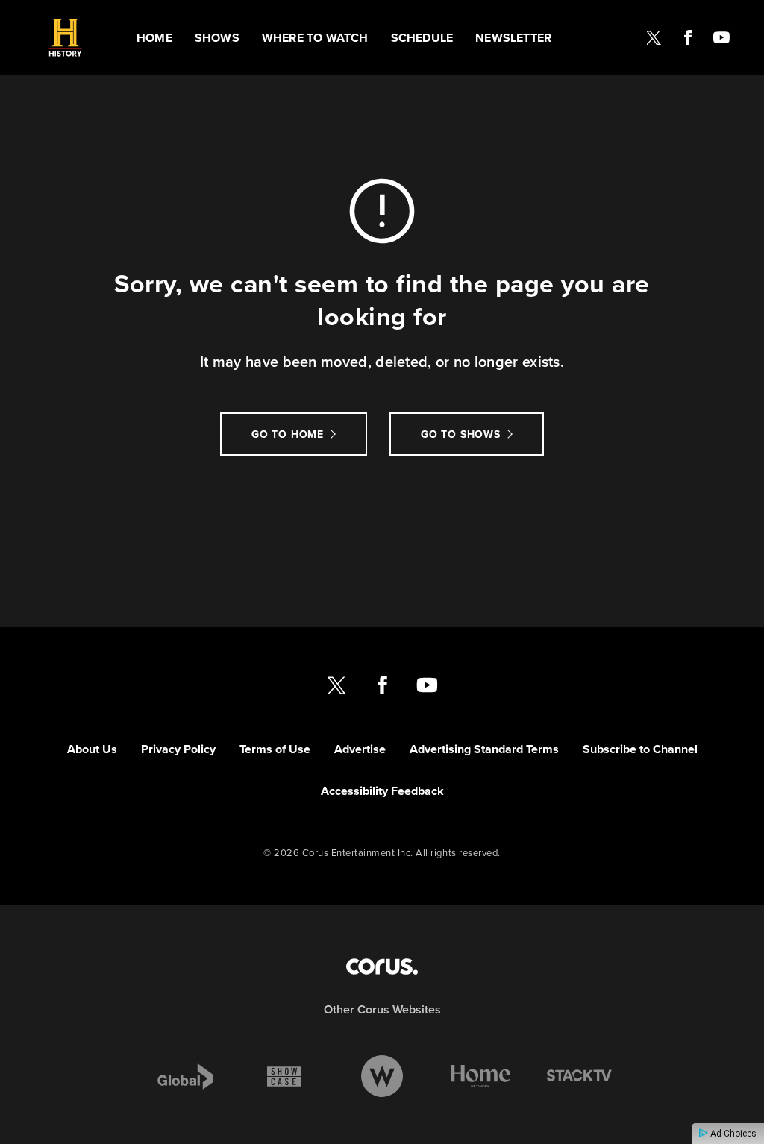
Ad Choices (732, 1133)
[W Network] (382, 1076)
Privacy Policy (178, 749)
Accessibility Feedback (382, 790)
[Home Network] (480, 1076)
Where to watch (315, 37)
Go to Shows (461, 434)
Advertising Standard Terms (484, 749)
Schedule (422, 37)
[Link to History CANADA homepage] (65, 38)
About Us (92, 749)
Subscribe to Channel (640, 749)
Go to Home (287, 434)
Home (154, 37)
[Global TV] (185, 1076)
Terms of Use (274, 749)
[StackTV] (579, 1076)
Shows (217, 37)
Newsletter (513, 37)
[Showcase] (284, 1076)
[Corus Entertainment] (382, 966)
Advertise (360, 749)
